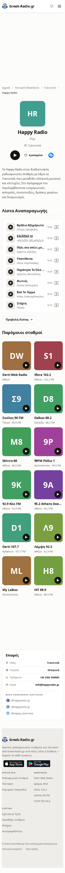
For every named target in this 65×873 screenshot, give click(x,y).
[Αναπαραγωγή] (15, 155)
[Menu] (59, 6)
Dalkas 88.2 (42, 418)
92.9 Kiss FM (11, 504)
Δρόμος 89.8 (41, 783)
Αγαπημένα (36, 155)
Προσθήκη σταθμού (13, 819)
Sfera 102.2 (42, 375)
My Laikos (10, 590)
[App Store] (13, 763)
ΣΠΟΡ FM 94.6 (42, 801)
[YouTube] (56, 227)
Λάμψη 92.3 (43, 547)
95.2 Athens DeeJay (48, 504)
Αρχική (6, 87)
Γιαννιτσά (50, 87)
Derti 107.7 (10, 547)
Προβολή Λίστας (17, 319)
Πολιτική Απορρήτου (12, 849)
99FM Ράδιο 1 (44, 461)
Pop (32, 139)
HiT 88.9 (40, 590)
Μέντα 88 (9, 461)
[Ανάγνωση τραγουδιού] (51, 155)
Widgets (7, 825)
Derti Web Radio (14, 375)
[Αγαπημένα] (51, 6)
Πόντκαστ (7, 783)
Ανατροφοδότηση (12, 831)
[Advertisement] (32, 49)
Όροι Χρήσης (32, 849)
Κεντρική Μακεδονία (27, 87)
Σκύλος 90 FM (12, 418)
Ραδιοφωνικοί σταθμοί (15, 778)
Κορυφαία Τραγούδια (14, 789)
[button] (16, 355)
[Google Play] (38, 763)
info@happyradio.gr (47, 684)
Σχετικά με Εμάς (11, 814)
